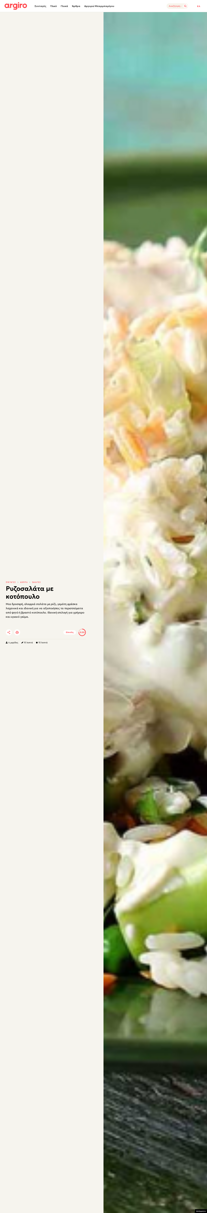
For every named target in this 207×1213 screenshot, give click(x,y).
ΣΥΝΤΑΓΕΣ (11, 582)
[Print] (17, 632)
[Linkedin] (34, 633)
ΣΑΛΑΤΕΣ (36, 582)
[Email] (51, 633)
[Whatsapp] (43, 633)
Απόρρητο (201, 1211)
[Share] (9, 632)
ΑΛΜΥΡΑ (24, 582)
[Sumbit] (185, 6)
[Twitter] (26, 633)
